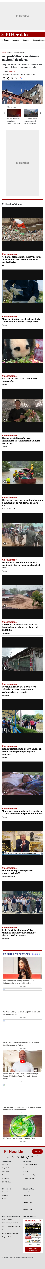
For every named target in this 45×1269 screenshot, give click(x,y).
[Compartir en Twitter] (16, 78)
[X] (13, 1156)
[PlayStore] (32, 1156)
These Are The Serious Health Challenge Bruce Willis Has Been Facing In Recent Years (20, 1076)
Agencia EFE (6, 633)
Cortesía (8, 71)
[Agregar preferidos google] (20, 78)
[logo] (15, 1151)
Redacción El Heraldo (8, 509)
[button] (14, 116)
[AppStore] (37, 1156)
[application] (22, 92)
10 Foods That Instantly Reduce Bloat (19, 1138)
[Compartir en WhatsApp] (4, 78)
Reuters (4, 325)
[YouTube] (22, 1156)
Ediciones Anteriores (33, 1249)
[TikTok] (27, 1156)
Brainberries (23, 986)
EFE (3, 265)
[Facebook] (8, 1156)
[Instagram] (17, 1156)
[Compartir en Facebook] (8, 78)
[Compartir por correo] (12, 78)
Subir (36, 1151)
